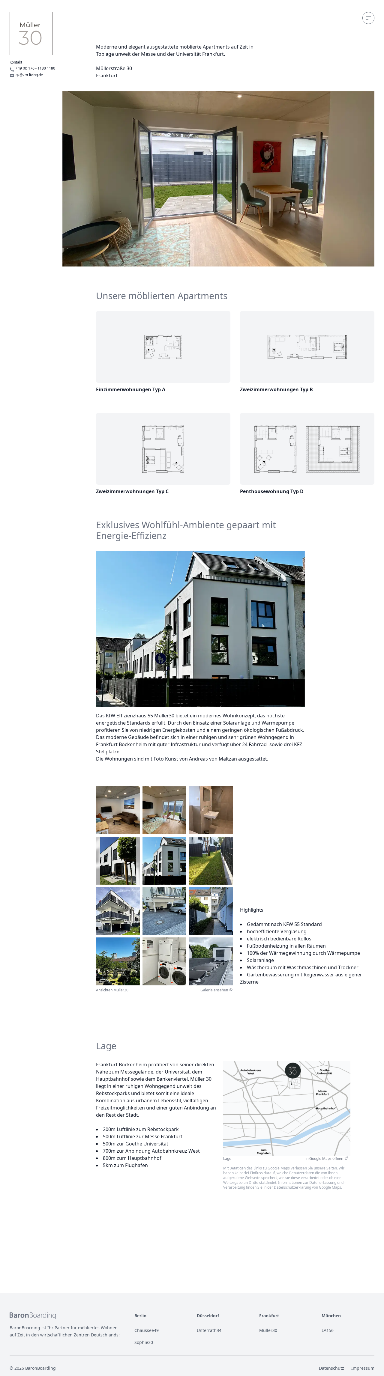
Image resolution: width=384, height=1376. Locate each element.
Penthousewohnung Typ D (272, 491)
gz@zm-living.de (29, 74)
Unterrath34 (209, 1330)
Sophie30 (143, 1342)
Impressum (362, 1368)
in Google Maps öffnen (324, 1158)
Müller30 (268, 1330)
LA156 (328, 1330)
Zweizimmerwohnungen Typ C (132, 491)
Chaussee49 (146, 1330)
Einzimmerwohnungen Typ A (130, 389)
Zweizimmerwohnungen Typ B (276, 389)
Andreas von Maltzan (213, 758)
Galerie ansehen (214, 990)
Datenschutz (331, 1368)
